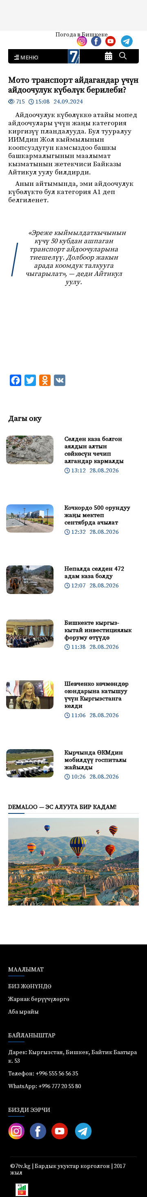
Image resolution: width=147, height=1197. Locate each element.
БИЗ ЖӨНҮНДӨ (29, 986)
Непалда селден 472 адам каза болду (94, 572)
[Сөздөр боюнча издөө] (123, 56)
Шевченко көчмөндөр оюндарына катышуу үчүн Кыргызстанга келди (97, 695)
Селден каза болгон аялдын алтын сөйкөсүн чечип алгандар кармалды (94, 450)
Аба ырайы (19, 37)
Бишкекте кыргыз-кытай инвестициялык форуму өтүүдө (98, 630)
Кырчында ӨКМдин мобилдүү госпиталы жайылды (96, 760)
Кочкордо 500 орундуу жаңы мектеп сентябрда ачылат (97, 515)
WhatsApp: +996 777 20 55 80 (44, 1086)
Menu (28, 57)
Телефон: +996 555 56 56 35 (43, 1073)
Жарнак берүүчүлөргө (38, 999)
